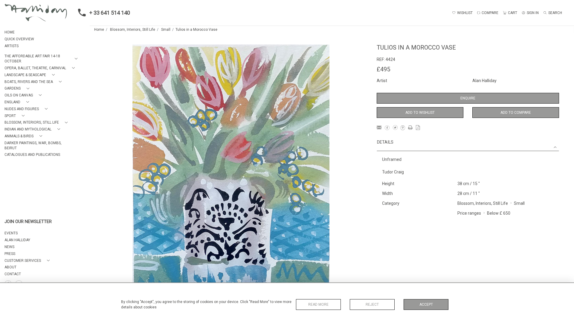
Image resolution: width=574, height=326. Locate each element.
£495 (383, 69)
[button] (42, 59)
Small (165, 29)
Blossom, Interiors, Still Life (132, 29)
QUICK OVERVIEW (19, 39)
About (10, 267)
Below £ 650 (498, 213)
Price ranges (469, 213)
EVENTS (11, 233)
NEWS (9, 247)
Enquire (467, 98)
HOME (9, 32)
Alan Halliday (484, 80)
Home (99, 29)
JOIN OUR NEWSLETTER (28, 221)
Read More (318, 304)
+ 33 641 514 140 (109, 13)
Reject (372, 304)
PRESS (9, 254)
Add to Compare (515, 112)
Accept (426, 304)
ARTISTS (11, 46)
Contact (12, 274)
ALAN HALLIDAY (17, 240)
